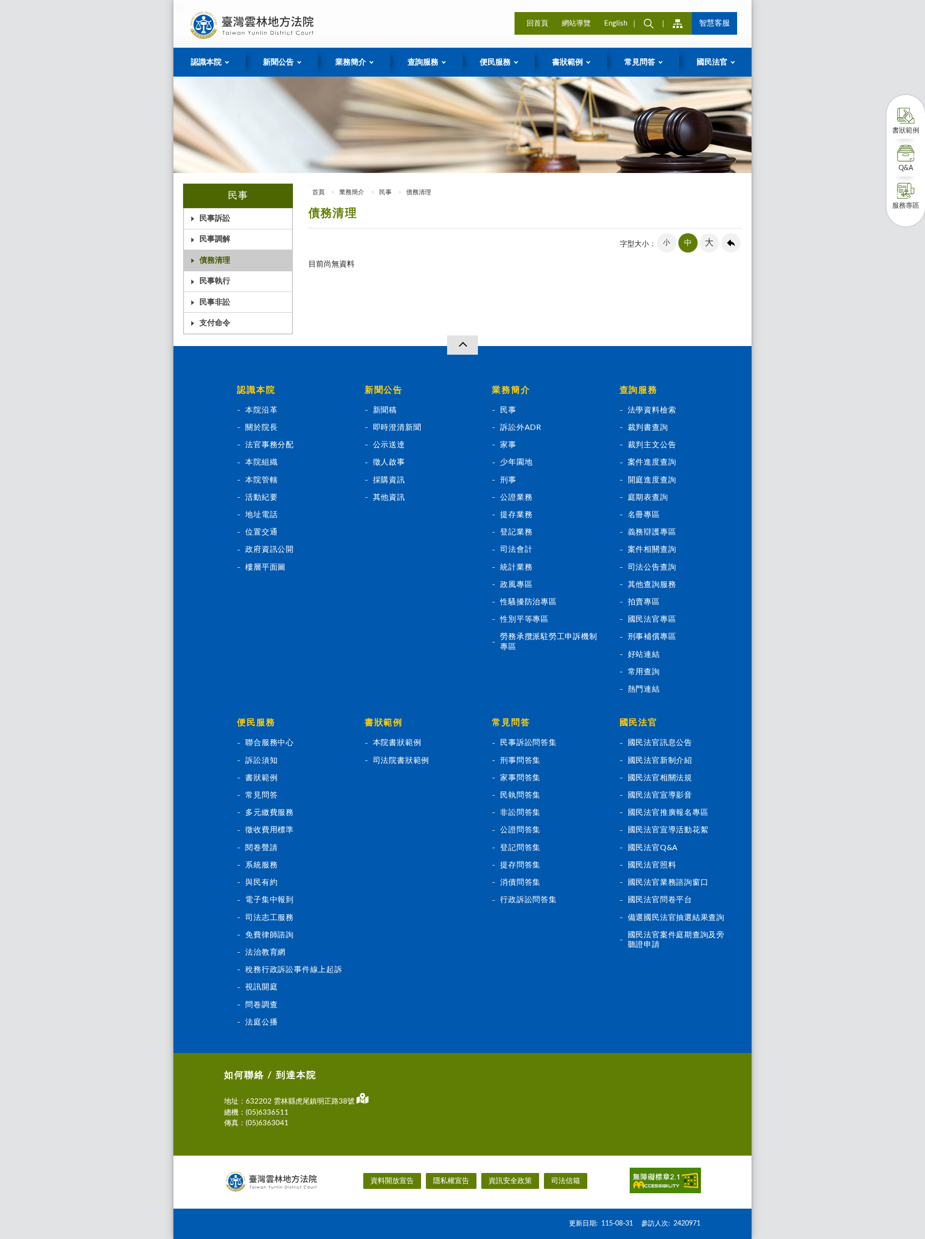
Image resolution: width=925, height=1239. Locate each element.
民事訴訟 (214, 218)
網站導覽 (576, 23)
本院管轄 (261, 480)
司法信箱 (565, 1181)
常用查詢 (644, 672)
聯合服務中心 (269, 742)
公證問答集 (520, 830)
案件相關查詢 (652, 549)
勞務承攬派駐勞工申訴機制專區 (548, 641)
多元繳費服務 (269, 812)
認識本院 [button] (206, 62)
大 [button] (709, 243)
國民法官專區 (652, 619)
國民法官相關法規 (660, 778)
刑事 (508, 480)
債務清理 (214, 260)
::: (179, 8)
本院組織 (261, 462)
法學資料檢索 (652, 410)
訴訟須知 (261, 760)
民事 (385, 192)
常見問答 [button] (639, 62)
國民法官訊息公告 (660, 742)
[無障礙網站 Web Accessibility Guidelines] (665, 1182)
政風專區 (516, 584)
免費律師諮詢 (269, 935)
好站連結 (644, 654)
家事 (508, 445)
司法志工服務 (269, 917)
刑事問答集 (520, 760)
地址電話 (261, 515)
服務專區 (905, 205)
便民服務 (256, 723)
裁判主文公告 (652, 445)
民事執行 (214, 281)
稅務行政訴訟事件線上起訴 (293, 969)
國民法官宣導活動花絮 (668, 830)
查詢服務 (639, 390)
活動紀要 (261, 497)
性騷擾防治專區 (528, 602)
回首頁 (537, 23)
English (615, 23)
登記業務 (516, 532)
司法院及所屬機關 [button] (677, 23)
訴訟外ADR (521, 427)
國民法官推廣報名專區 (668, 812)
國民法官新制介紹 (660, 760)
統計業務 (516, 567)
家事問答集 (520, 778)
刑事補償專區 (652, 636)
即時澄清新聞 (397, 427)
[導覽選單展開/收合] (462, 345)
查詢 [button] (648, 23)
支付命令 (214, 323)
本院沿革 (261, 410)
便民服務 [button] (495, 62)
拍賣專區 (644, 602)
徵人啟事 (389, 462)
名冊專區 (644, 515)
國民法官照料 (652, 865)
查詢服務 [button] (423, 62)
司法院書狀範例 (401, 760)
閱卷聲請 (261, 848)
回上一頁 (730, 243)
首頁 (318, 192)
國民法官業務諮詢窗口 (668, 882)
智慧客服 (714, 23)
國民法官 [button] (712, 62)
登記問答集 (520, 848)
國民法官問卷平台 (660, 900)
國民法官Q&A (653, 848)
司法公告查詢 (652, 567)
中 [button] (688, 243)
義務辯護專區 (652, 532)
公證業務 (516, 497)
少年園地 (516, 462)
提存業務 (516, 515)
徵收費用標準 (269, 830)
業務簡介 (351, 192)
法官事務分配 (269, 445)
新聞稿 (385, 410)
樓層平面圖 (265, 567)
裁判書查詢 (648, 427)
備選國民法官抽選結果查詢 (676, 917)
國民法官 (639, 723)
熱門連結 (644, 689)
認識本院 (256, 390)
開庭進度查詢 (652, 480)
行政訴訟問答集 (528, 900)
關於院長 (261, 427)
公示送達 (389, 445)
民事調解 (214, 239)
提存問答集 (520, 865)
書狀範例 (905, 130)
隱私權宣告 (451, 1181)
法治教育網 (265, 952)
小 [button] (666, 242)
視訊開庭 (261, 987)
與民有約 (261, 882)
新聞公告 (384, 390)
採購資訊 (389, 480)
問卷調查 (261, 1005)
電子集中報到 (269, 900)
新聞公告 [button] (278, 62)
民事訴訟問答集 (528, 742)
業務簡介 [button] (350, 62)
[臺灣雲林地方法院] (253, 25)
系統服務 (261, 865)
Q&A (906, 168)
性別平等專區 (524, 619)
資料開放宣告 (392, 1181)
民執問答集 (520, 795)
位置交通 (261, 532)
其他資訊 (389, 497)
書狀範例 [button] (567, 62)
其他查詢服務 (652, 584)
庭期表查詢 (648, 497)
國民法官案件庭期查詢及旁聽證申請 (676, 939)
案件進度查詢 (652, 462)
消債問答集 (520, 882)
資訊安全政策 (510, 1181)
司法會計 (516, 549)
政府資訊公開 (269, 549)
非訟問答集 (520, 812)
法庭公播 (261, 1022)
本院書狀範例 (397, 742)
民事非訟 (214, 302)
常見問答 (261, 795)
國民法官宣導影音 (660, 795)
